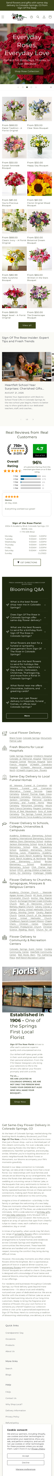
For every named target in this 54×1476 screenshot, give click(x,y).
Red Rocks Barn (26, 955)
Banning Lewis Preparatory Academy (31, 853)
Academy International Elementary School (31, 838)
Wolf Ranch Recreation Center (30, 957)
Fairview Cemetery (42, 797)
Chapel (48, 921)
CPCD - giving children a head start (34, 870)
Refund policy (12, 1423)
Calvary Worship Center (22, 912)
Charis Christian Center (24, 924)
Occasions (11, 1339)
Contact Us (11, 1398)
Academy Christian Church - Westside (31, 892)
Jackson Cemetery (19, 800)
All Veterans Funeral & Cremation (28, 785)
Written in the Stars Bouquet (37, 279)
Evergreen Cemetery (20, 797)
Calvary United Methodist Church (35, 909)
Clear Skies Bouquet (37, 128)
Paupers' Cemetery (42, 808)
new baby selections (16, 1215)
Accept (25, 1456)
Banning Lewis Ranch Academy (26, 855)
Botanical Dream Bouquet (36, 241)
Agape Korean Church (21, 895)
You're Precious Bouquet (10, 204)
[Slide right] (33, 419)
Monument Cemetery (32, 805)
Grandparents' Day (15, 1333)
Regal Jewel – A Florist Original (14, 316)
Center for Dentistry (20, 873)
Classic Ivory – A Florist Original (14, 241)
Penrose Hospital (36, 761)
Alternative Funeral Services (26, 791)
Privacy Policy (38, 1449)
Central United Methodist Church (31, 918)
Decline (25, 1462)
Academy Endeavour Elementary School (31, 835)
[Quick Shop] (31, 17)
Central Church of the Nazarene (35, 915)
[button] (38, 17)
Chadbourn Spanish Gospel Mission (27, 921)
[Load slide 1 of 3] (23, 87)
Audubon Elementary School (35, 850)
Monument (46, 738)
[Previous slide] (18, 87)
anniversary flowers (11, 1267)
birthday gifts (43, 1212)
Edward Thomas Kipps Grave (36, 794)
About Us (10, 1351)
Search (9, 1368)
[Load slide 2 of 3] (27, 87)
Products (10, 1345)
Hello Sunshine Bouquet (10, 279)
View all (27, 325)
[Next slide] (36, 87)
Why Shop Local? (14, 1404)
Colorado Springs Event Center (26, 949)
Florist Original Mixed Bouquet (38, 204)
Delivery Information (16, 1410)
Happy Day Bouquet (37, 165)
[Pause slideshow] (51, 87)
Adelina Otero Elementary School (26, 841)
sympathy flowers (23, 1234)
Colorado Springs (31, 738)
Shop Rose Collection (27, 71)
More (27, 716)
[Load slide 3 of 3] (31, 87)
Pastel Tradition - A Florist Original (12, 129)
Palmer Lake (16, 741)
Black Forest (16, 738)
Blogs (8, 1374)
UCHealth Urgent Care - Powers (31, 770)
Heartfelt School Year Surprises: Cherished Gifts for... (23, 386)
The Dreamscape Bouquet (36, 316)
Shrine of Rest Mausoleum (23, 811)
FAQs (8, 1392)
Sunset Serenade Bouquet (11, 166)
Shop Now (20, 1102)
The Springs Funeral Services (36, 814)
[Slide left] (21, 419)
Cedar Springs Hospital (21, 756)
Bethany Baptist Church (22, 906)
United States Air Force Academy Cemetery (31, 817)
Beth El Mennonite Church (36, 904)
